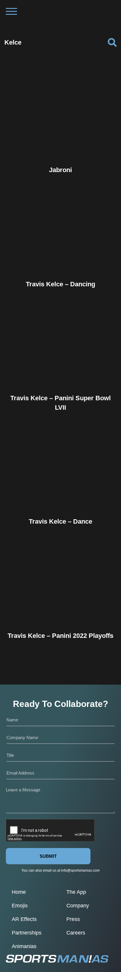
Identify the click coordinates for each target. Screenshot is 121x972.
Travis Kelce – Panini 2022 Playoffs (60, 635)
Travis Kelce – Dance (60, 521)
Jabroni (60, 170)
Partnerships (26, 933)
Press (73, 919)
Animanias (24, 946)
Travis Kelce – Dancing (60, 284)
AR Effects (24, 919)
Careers (75, 933)
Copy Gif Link (63, 135)
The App (76, 892)
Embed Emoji (60, 147)
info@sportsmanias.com (80, 870)
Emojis (20, 906)
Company (77, 906)
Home (19, 892)
